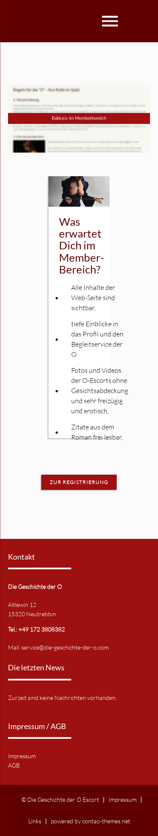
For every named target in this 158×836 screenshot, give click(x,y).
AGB (14, 765)
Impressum (22, 756)
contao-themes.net (106, 821)
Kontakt (21, 556)
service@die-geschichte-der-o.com (65, 647)
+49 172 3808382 (42, 629)
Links (34, 821)
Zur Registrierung (79, 482)
